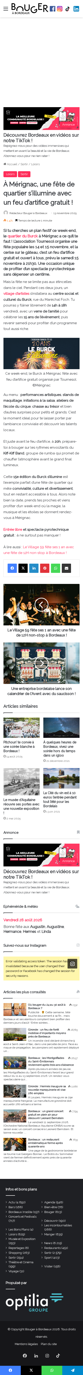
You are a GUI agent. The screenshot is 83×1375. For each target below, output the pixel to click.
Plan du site (49, 1344)
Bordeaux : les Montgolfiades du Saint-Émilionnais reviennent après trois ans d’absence (51, 1061)
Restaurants (52, 1248)
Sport (48, 1257)
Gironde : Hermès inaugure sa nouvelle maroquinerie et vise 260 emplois (47, 1090)
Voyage (14, 1271)
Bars (12, 1207)
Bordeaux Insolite (20, 1212)
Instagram (59, 9)
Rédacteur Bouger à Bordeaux (28, 213)
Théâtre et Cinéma (21, 1262)
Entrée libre (12, 529)
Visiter (48, 1266)
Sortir (24, 164)
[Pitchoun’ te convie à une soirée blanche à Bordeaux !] (21, 728)
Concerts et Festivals (22, 1216)
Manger (49, 1234)
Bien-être (50, 1207)
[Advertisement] (41, 63)
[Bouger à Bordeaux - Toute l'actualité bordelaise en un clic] (30, 8)
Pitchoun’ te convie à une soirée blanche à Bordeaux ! (19, 746)
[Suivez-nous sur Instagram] (72, 964)
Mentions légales (26, 1344)
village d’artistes (16, 293)
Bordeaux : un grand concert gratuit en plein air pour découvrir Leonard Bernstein (46, 1115)
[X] (23, 568)
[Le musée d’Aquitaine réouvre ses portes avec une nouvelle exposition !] (21, 781)
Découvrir (51, 1220)
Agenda (49, 1202)
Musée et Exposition (22, 1239)
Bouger (49, 1212)
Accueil (11, 164)
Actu (12, 1202)
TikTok (68, 9)
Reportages (16, 1248)
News (48, 1243)
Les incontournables (58, 1225)
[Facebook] (12, 568)
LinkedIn (76, 9)
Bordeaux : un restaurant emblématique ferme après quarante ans (45, 1143)
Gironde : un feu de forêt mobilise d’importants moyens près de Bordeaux (47, 1033)
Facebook (52, 9)
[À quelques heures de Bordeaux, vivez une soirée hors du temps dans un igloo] (61, 728)
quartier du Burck (23, 236)
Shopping (15, 1252)
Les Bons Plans (19, 1229)
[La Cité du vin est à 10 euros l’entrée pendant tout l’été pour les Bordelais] (61, 778)
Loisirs (35, 164)
